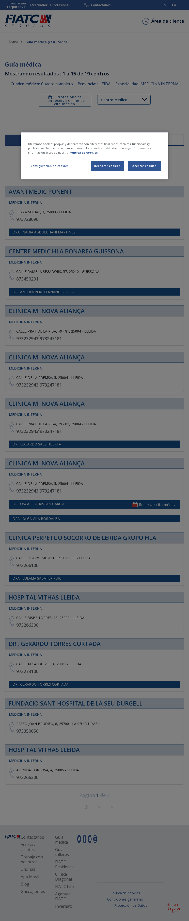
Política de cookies (83, 152)
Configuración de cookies (50, 166)
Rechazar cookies (107, 166)
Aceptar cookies (144, 166)
